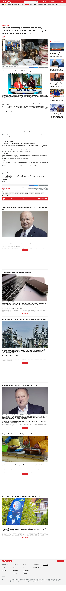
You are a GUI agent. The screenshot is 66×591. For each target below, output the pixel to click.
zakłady (26, 193)
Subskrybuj (46, 188)
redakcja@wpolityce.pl (41, 187)
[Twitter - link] (48, 565)
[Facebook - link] (44, 565)
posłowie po (37, 193)
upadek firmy (31, 193)
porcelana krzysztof (6, 195)
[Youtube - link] (46, 565)
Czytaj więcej (25, 313)
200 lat (42, 193)
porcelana (17, 193)
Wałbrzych (11, 193)
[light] (40, 1)
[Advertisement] (33, 13)
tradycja (6, 193)
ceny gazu (22, 193)
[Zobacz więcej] (57, 47)
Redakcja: (4, 576)
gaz (3, 193)
